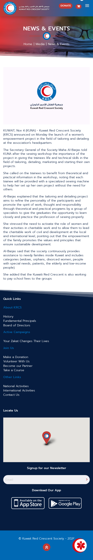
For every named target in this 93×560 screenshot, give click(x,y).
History (8, 316)
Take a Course (13, 370)
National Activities (16, 386)
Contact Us (11, 395)
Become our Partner (17, 366)
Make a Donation (15, 357)
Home (28, 44)
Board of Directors (16, 325)
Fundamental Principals (19, 321)
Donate (66, 6)
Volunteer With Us (16, 361)
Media (40, 44)
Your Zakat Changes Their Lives (26, 341)
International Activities (19, 390)
